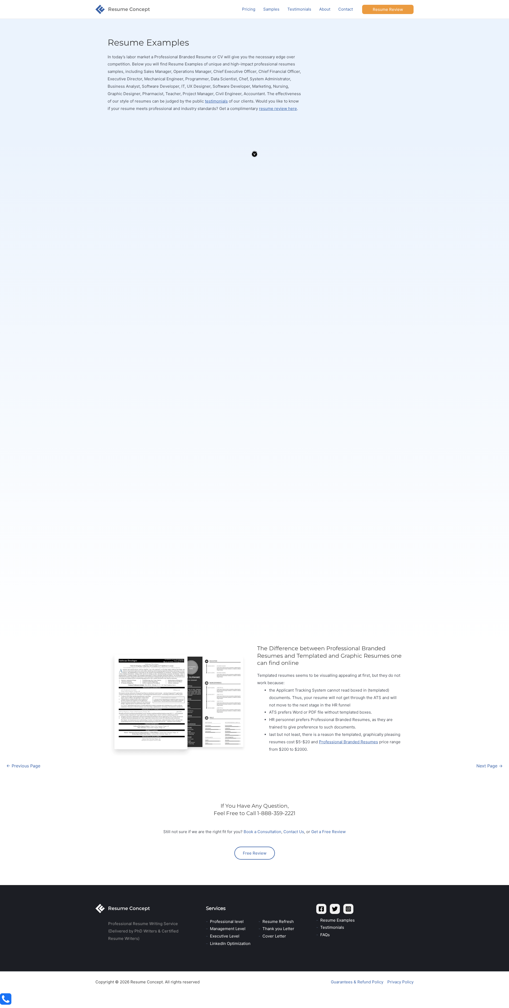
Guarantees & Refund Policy (357, 981)
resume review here (278, 108)
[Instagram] (348, 909)
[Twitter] (335, 909)
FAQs (325, 934)
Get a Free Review (328, 831)
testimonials (216, 101)
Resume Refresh (278, 921)
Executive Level (224, 936)
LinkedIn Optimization (230, 943)
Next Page (489, 765)
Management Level (227, 928)
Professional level (227, 921)
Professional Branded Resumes (348, 741)
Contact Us (293, 831)
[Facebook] (321, 909)
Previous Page (23, 765)
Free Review (254, 853)
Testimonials (332, 927)
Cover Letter (274, 936)
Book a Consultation (262, 831)
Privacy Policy (400, 981)
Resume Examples (337, 920)
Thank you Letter (278, 928)
